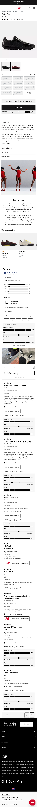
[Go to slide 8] (20, 261)
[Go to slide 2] (19, 4)
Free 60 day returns (26, 101)
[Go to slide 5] (17, 261)
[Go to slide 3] (15, 261)
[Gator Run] (18, 39)
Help (3, 731)
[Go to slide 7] (19, 261)
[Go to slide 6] (18, 261)
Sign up (26, 724)
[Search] (29, 7)
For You (4, 747)
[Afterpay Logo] (28, 112)
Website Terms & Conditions (10, 797)
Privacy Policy (6, 794)
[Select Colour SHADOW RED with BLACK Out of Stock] (15, 66)
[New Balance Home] (18, 8)
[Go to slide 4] (16, 261)
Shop (3, 737)
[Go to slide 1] (17, 4)
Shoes (15, 11)
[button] (6, 7)
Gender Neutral (6, 11)
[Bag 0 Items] (33, 7)
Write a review (19, 19)
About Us (5, 742)
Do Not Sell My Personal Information (12, 800)
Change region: (5, 789)
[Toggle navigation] (2, 8)
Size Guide (31, 74)
